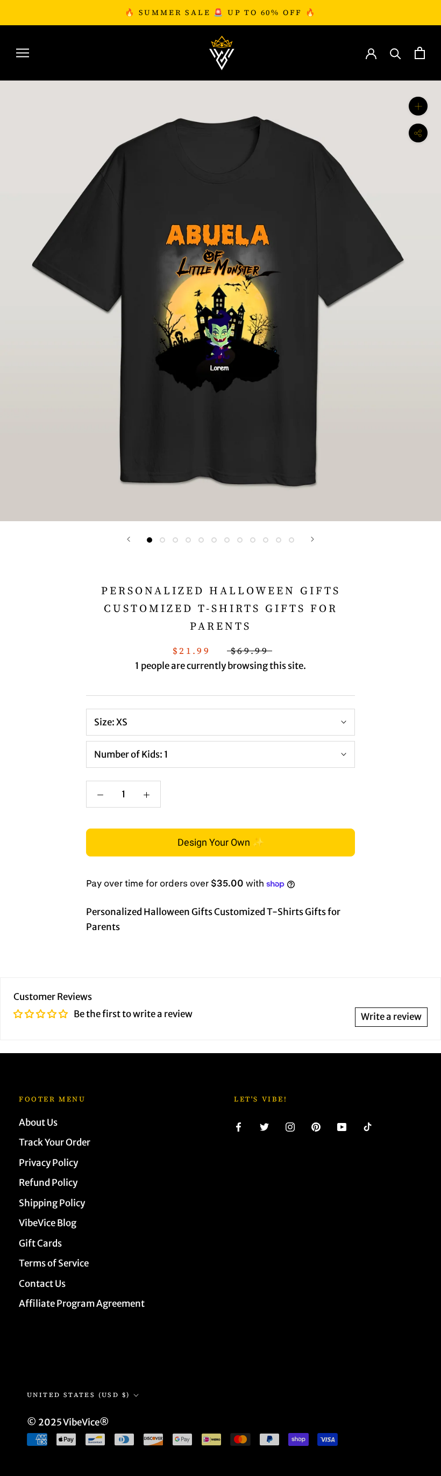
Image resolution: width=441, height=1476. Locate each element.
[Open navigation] (22, 52)
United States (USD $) (78, 1395)
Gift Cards (40, 1243)
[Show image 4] (188, 540)
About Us (38, 1122)
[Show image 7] (227, 540)
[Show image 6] (214, 540)
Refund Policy (48, 1183)
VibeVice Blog (47, 1223)
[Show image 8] (240, 540)
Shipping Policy (52, 1203)
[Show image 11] (278, 540)
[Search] (395, 53)
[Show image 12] (291, 540)
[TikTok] (367, 1126)
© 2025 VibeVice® (68, 1422)
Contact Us (42, 1284)
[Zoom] (418, 106)
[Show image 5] (201, 540)
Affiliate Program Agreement (82, 1303)
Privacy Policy (48, 1163)
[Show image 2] (162, 540)
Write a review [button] (391, 1017)
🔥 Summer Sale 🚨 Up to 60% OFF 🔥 (220, 12)
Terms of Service (54, 1263)
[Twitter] (264, 1126)
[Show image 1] (149, 540)
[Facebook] (238, 1126)
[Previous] (128, 539)
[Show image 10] (265, 540)
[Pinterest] (316, 1126)
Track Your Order (54, 1142)
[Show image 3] (175, 540)
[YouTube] (341, 1126)
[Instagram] (290, 1126)
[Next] (312, 539)
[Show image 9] (252, 540)
